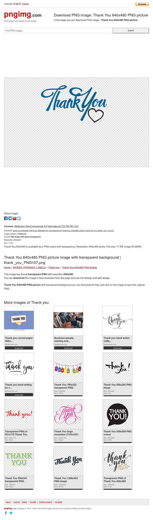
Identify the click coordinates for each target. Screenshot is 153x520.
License (17, 502)
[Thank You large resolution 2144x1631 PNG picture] (68, 414)
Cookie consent (45, 502)
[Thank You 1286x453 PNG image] (68, 461)
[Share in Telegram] (10, 218)
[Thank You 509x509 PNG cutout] (118, 414)
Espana (25, 3)
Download (19, 348)
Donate (33, 502)
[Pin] (14, 218)
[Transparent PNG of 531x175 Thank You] (19, 414)
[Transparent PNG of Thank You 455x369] (118, 461)
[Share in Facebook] (6, 218)
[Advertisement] (76, 57)
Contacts (58, 502)
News (24, 502)
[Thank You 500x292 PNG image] (118, 367)
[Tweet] (19, 218)
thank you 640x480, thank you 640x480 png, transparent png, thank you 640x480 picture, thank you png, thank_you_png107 (63, 230)
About (8, 502)
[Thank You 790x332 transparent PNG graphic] (68, 367)
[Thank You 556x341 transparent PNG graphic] (19, 461)
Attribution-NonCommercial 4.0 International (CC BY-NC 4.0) (46, 226)
